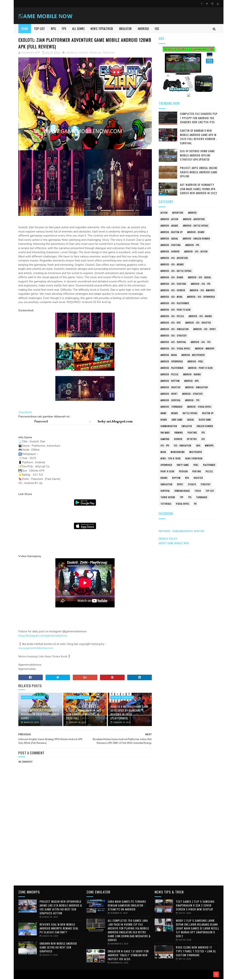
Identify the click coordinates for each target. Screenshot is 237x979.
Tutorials (166, 503)
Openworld (166, 464)
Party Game (183, 464)
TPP (181, 497)
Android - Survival (171, 400)
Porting (196, 471)
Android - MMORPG (204, 348)
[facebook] (202, 3)
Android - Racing (192, 374)
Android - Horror (170, 251)
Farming (178, 432)
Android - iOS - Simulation (175, 329)
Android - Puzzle (169, 374)
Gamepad (165, 439)
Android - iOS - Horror (173, 290)
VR (195, 503)
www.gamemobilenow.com (35, 648)
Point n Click (167, 471)
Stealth (192, 484)
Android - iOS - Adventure (174, 257)
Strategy (206, 484)
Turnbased (201, 497)
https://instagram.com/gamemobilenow (42, 636)
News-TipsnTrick (194, 458)
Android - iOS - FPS (200, 283)
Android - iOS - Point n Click (176, 309)
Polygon (183, 471)
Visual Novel (182, 503)
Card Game (177, 419)
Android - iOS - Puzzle (172, 316)
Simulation (166, 484)
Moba (163, 452)
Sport (180, 484)
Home (24, 28)
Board (164, 419)
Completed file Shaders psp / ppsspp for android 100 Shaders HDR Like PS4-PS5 (199, 118)
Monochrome (178, 452)
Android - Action (169, 219)
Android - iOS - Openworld (201, 296)
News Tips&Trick (102, 28)
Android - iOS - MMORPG (202, 290)
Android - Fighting (171, 245)
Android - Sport (169, 393)
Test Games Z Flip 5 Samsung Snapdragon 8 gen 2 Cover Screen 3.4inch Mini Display (195, 905)
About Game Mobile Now (174, 543)
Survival (165, 490)
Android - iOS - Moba (171, 296)
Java (198, 445)
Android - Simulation (196, 387)
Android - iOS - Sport (204, 329)
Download (25, 412)
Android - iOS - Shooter (198, 322)
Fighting (192, 432)
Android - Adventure (194, 219)
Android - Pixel (195, 361)
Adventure (71, 52)
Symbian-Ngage (182, 490)
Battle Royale (190, 413)
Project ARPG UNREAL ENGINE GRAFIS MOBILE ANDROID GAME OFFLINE (199, 172)
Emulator (187, 426)
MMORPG (209, 445)
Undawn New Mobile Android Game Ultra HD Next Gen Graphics (58, 947)
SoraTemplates (19, 974)
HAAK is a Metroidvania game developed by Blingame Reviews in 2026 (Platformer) (129, 712)
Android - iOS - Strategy (174, 335)
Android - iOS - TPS (201, 342)
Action (164, 212)
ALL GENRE (78, 28)
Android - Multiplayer (193, 354)
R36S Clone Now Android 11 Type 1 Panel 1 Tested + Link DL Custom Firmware (196, 951)
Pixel (195, 464)
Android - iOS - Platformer (175, 303)
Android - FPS (192, 245)
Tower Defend (168, 497)
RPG (53, 28)
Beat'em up (207, 413)
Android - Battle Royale (195, 225)
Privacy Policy (168, 539)
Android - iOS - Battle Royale (176, 270)
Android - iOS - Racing (200, 316)
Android (192, 212)
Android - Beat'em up (172, 232)
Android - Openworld (172, 361)
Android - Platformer (90, 52)
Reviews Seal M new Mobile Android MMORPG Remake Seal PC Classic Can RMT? (59, 928)
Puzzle (209, 471)
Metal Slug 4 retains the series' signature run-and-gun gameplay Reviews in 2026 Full (84, 712)
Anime (163, 413)
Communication (169, 426)
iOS (203, 439)
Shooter (198, 477)
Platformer (109, 52)
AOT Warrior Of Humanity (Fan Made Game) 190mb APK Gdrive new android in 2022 (198, 189)
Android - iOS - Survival (173, 342)
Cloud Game (205, 419)
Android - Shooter (171, 387)
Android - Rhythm (170, 380)
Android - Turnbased (172, 406)
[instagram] (212, 3)
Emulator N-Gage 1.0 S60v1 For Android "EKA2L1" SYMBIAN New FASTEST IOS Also (128, 955)
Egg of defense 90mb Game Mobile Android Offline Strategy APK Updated (197, 155)
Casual (190, 419)
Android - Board (195, 232)
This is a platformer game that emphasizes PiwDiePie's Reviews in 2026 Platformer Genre (40, 712)
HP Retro (192, 439)
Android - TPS (192, 400)
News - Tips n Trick (171, 458)
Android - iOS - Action (196, 251)
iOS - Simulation (182, 445)
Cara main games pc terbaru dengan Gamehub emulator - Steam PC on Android (127, 905)
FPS (64, 28)
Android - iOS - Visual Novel (175, 348)
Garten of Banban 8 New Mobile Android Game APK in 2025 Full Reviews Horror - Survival (198, 136)
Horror (178, 439)
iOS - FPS (165, 445)
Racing (164, 477)
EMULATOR (125, 28)
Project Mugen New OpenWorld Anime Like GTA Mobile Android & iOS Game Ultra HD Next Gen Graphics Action (61, 907)
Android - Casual (169, 238)
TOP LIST (39, 28)
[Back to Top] (216, 974)
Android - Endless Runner (196, 238)
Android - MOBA (169, 354)
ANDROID (143, 28)
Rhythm (176, 477)
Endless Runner (205, 426)
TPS (189, 497)
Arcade (174, 413)
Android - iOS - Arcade (172, 264)
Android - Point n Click (200, 367)
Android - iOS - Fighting (173, 283)
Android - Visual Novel (199, 406)
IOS (157, 28)
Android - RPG (191, 380)
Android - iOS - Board (172, 277)
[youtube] (218, 3)
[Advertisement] (85, 852)
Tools (198, 490)
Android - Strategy (192, 393)
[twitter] (207, 3)
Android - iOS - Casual (199, 277)
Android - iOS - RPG (171, 322)
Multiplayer (195, 452)
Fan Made (165, 432)
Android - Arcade (169, 225)
